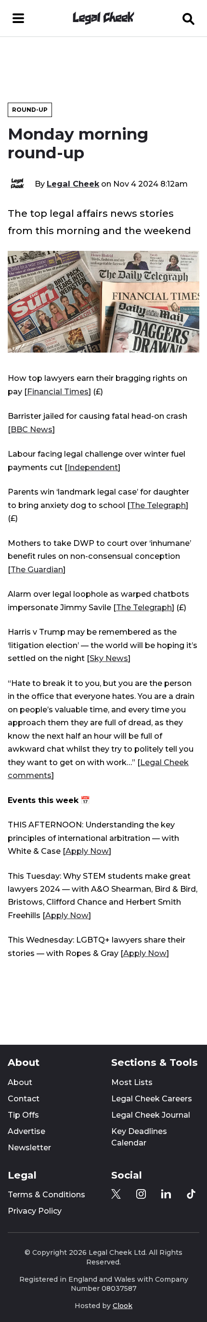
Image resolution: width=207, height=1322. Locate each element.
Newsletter (29, 1147)
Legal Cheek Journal (150, 1115)
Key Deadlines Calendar (139, 1137)
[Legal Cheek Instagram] (141, 1194)
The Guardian (37, 569)
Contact (23, 1098)
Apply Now (87, 851)
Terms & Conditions (46, 1194)
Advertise (26, 1131)
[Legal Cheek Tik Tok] (191, 1194)
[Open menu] (18, 18)
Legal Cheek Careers (151, 1098)
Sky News (109, 658)
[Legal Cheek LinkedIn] (166, 1194)
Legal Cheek (73, 184)
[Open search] (188, 18)
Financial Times (58, 391)
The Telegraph (158, 505)
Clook (122, 1305)
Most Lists (132, 1082)
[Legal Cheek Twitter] (116, 1194)
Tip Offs (23, 1115)
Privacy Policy (35, 1211)
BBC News (31, 429)
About (20, 1082)
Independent (92, 467)
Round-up (30, 109)
